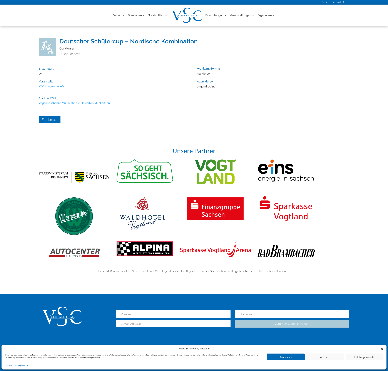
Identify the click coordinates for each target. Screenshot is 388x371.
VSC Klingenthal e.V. (52, 86)
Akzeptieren (286, 357)
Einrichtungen (214, 15)
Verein (117, 15)
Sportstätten (156, 15)
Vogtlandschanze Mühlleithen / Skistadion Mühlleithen (74, 103)
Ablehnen (325, 357)
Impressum (23, 365)
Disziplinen (135, 15)
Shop (325, 2)
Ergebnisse (265, 15)
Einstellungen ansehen (364, 357)
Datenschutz (11, 365)
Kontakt (336, 2)
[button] (381, 348)
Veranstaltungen (240, 15)
